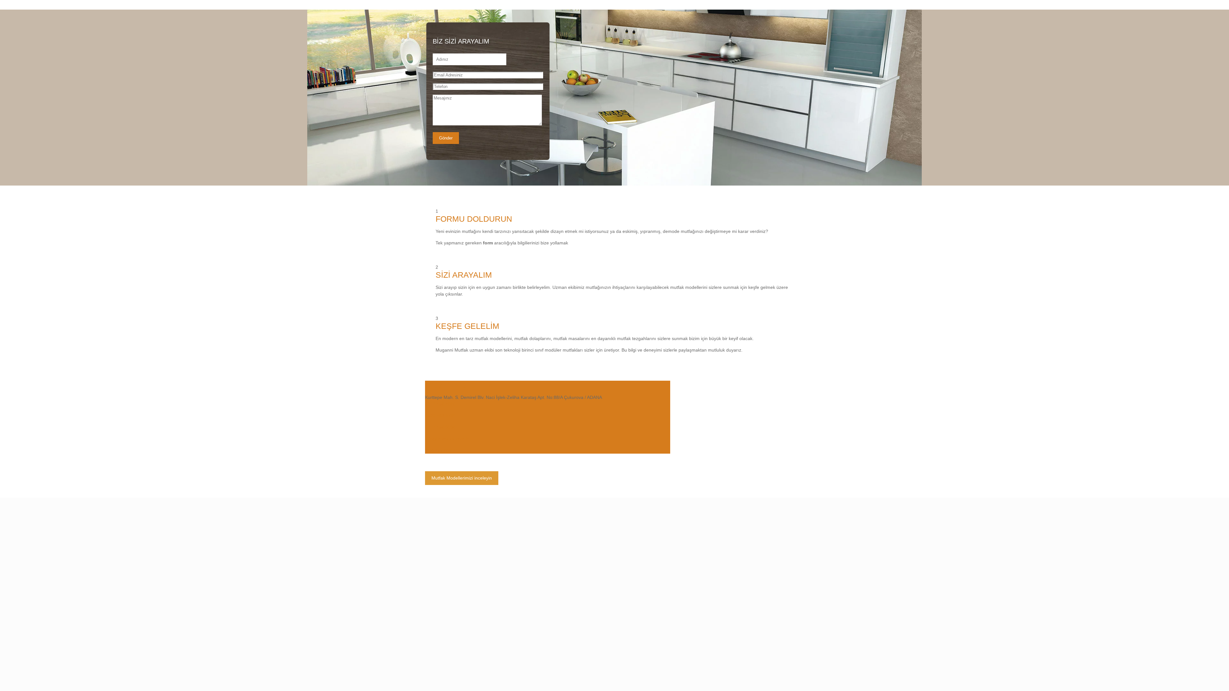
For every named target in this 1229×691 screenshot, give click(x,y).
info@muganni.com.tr (447, 438)
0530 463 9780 (440, 415)
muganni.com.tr (441, 450)
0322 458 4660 (440, 404)
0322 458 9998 (440, 427)
